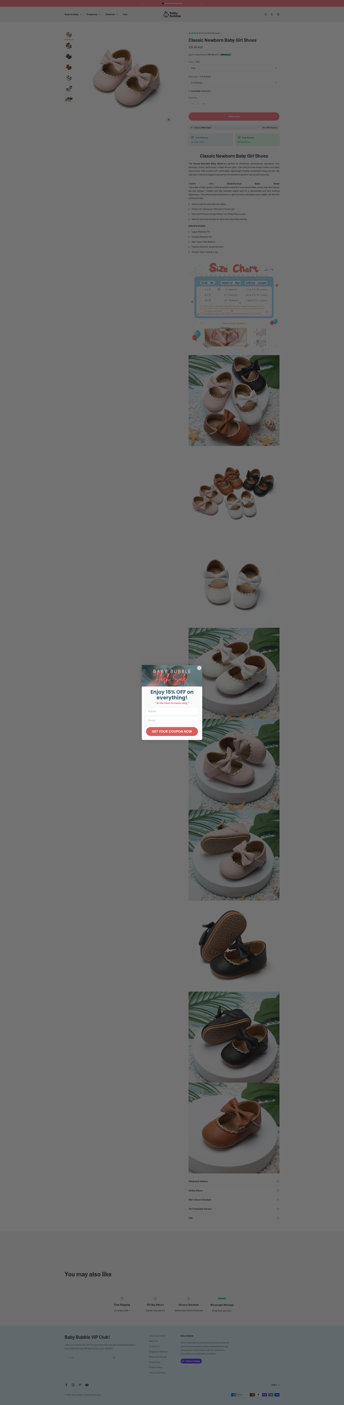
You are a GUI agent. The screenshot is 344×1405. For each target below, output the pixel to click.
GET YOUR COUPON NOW (172, 731)
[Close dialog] (199, 668)
